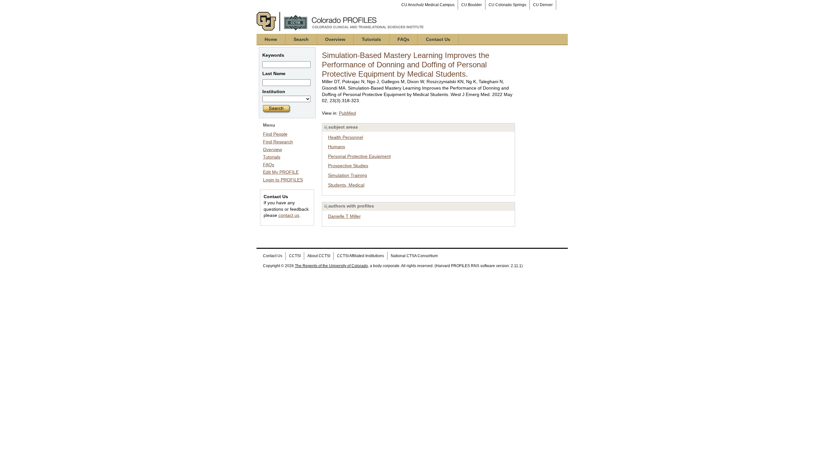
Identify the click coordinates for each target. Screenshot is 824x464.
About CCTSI (318, 256)
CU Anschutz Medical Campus (427, 5)
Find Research (278, 141)
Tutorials (371, 39)
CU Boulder (471, 5)
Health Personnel (345, 137)
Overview (335, 39)
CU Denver (543, 5)
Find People (275, 134)
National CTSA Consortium (414, 256)
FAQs (403, 39)
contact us (288, 215)
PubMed (347, 113)
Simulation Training (347, 175)
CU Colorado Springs (507, 5)
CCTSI (295, 256)
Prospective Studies (348, 165)
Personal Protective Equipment (359, 156)
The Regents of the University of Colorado (331, 266)
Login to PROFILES (283, 179)
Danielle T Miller (344, 216)
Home (271, 39)
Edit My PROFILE (281, 172)
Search (301, 39)
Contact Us (438, 39)
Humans (336, 146)
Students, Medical (346, 185)
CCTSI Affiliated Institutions (360, 256)
